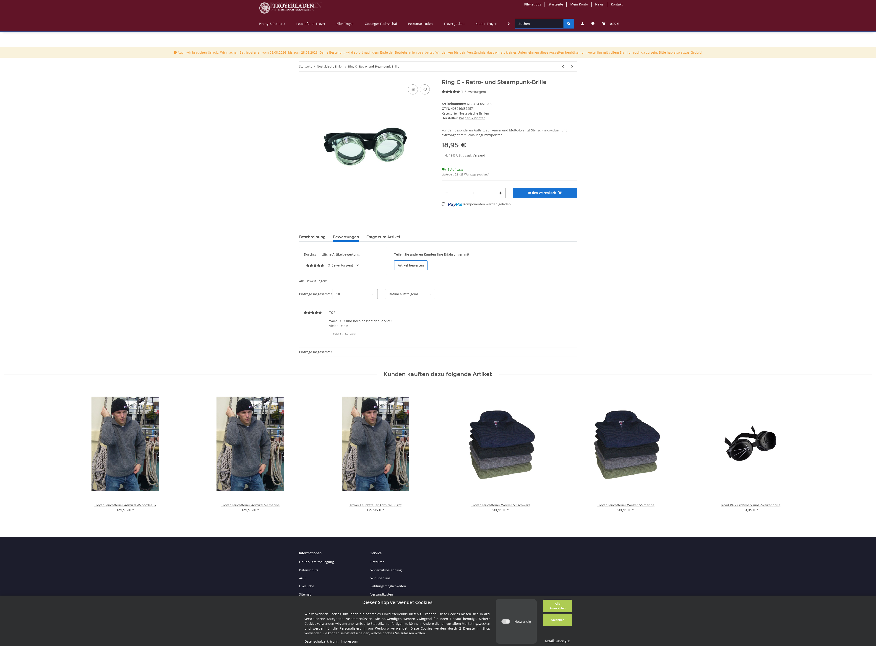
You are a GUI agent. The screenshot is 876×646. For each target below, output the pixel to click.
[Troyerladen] (290, 8)
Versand (479, 155)
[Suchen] (568, 24)
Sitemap (305, 594)
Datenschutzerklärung (322, 641)
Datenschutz (308, 570)
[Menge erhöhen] (500, 193)
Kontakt (617, 4)
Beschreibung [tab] (312, 237)
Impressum (349, 641)
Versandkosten (381, 594)
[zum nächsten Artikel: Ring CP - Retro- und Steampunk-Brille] (572, 66)
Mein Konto (579, 4)
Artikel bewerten (411, 265)
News (599, 4)
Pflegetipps (532, 4)
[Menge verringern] (447, 193)
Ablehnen (557, 620)
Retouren (377, 562)
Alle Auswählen (558, 606)
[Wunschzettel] (593, 23)
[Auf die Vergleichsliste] (413, 89)
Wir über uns (380, 578)
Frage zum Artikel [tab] (383, 237)
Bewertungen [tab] (346, 237)
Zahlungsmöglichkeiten (388, 586)
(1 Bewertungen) (473, 91)
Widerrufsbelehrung (386, 570)
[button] (583, 23)
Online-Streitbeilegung (316, 562)
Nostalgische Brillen (474, 113)
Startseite (555, 4)
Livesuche (306, 586)
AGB (302, 578)
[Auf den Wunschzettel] (425, 89)
